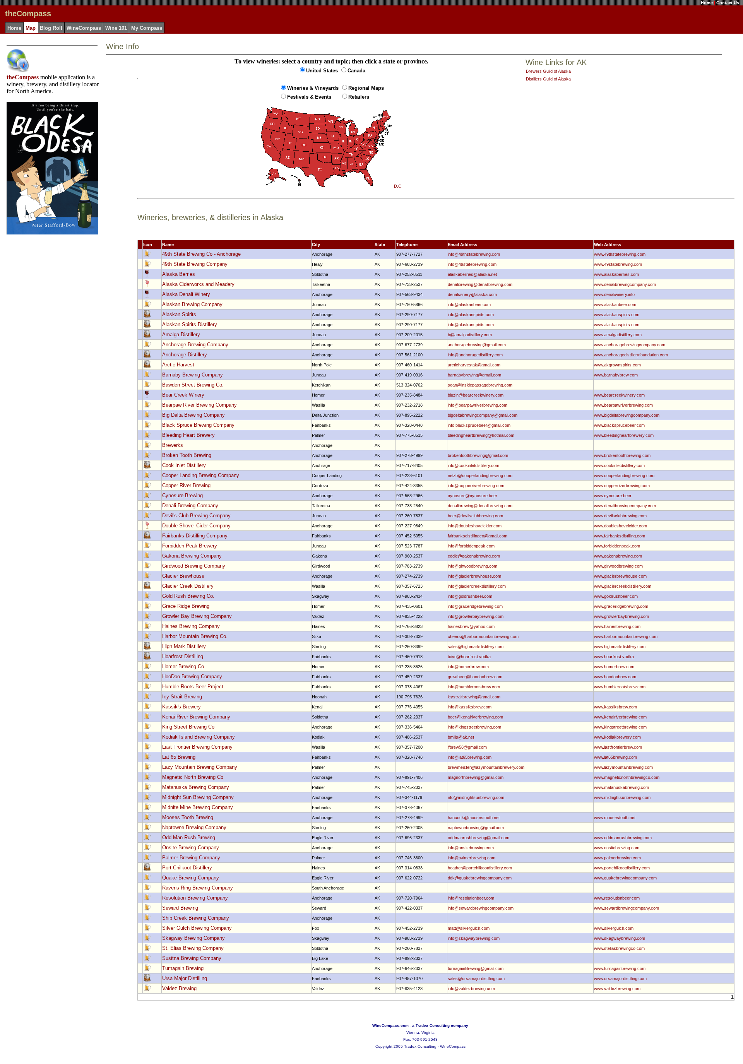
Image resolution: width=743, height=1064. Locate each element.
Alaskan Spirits (179, 314)
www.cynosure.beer (613, 495)
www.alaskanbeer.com (615, 304)
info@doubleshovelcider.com (475, 525)
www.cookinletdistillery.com (619, 465)
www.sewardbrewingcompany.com (626, 908)
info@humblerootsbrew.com (474, 686)
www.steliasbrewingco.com (619, 948)
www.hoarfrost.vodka (614, 656)
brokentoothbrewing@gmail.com (478, 455)
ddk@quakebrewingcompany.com (480, 878)
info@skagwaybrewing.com (474, 938)
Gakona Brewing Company (192, 556)
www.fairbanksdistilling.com (619, 536)
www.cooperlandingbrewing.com (624, 475)
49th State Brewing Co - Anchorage (201, 254)
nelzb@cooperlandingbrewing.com (480, 475)
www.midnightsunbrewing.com (622, 797)
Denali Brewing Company (190, 505)
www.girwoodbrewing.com (618, 566)
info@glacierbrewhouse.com (474, 576)
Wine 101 (116, 28)
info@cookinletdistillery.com (473, 465)
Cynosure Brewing (182, 495)
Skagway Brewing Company (193, 938)
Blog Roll (51, 28)
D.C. (398, 186)
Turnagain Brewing (183, 968)
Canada (356, 71)
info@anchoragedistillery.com (475, 354)
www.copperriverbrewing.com (622, 485)
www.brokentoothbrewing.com (622, 455)
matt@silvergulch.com (469, 928)
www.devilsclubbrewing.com (620, 515)
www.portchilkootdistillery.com (622, 868)
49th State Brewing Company (195, 264)
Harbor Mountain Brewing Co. (195, 636)
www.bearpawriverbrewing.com (623, 405)
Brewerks (172, 445)
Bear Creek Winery (183, 395)
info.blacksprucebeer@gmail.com (479, 425)
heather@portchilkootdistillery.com (480, 868)
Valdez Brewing (179, 988)
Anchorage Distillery (184, 355)
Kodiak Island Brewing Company (198, 737)
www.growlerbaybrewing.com (621, 616)
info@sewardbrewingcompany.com (481, 908)
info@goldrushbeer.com (470, 596)
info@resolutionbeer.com (471, 898)
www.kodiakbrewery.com (617, 737)
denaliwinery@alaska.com (472, 294)
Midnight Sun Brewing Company (198, 797)
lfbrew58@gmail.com (467, 747)
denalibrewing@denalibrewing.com (480, 284)
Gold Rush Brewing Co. (188, 596)
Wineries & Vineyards (313, 88)
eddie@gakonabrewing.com (474, 556)
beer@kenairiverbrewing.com (475, 717)
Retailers (358, 97)
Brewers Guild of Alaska (548, 71)
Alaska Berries (178, 274)
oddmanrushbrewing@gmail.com (478, 837)
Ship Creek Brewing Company (195, 918)
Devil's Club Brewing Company (196, 515)
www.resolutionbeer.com (617, 898)
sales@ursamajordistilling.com (476, 978)
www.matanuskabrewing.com (621, 787)
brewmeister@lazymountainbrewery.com (486, 767)
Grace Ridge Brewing (185, 606)
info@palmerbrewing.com (471, 857)
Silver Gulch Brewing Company (197, 928)
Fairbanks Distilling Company (195, 536)
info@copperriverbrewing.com (476, 485)
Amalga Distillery (181, 334)
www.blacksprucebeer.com (619, 425)
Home (707, 2)
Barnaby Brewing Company (192, 375)
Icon (147, 244)
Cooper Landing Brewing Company (200, 475)
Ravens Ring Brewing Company (197, 888)
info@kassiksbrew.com (469, 707)
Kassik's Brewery (181, 707)
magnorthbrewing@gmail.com (475, 777)
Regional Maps (366, 88)
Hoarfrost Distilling (182, 656)
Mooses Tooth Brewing (187, 817)
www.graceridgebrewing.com (621, 606)
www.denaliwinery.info (614, 294)
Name (168, 244)
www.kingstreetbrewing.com (620, 727)
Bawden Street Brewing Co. (193, 385)
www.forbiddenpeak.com (617, 546)
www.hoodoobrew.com (615, 676)
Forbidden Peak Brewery (189, 546)
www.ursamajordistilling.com (620, 978)
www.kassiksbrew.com (615, 707)
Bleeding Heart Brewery (188, 435)
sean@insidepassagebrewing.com (480, 385)
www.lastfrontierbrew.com (618, 747)
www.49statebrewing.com (618, 264)
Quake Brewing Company (190, 878)
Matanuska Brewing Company (195, 787)
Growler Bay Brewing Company (197, 616)
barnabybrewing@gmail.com (474, 375)
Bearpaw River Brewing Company (199, 405)
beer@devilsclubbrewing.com (475, 515)
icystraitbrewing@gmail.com (474, 697)
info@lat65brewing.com (469, 757)
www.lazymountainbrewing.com (623, 767)
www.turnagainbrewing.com (619, 968)
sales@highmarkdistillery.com (475, 646)
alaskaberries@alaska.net (472, 274)
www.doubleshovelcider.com (620, 525)
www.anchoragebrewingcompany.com (629, 344)
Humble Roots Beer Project (192, 686)
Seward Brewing (180, 908)
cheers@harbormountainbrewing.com (483, 636)
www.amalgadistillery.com (618, 334)
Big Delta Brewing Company (193, 415)
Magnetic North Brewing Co (192, 777)
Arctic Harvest (178, 365)
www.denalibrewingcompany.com (625, 284)
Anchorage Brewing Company (195, 344)
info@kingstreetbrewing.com (474, 727)
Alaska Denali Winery (186, 294)
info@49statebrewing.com (472, 264)
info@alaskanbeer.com (469, 304)
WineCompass (84, 28)
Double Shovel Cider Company (196, 526)
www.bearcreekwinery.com (619, 395)
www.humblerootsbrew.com (619, 686)
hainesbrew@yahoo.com (471, 626)
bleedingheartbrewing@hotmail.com (481, 435)
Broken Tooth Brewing (186, 455)
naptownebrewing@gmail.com (476, 827)
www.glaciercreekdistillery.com (622, 586)
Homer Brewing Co (183, 666)
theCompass (23, 77)
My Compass (146, 28)
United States (322, 71)
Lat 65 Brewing (178, 757)
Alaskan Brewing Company (192, 304)
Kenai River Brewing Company (196, 717)
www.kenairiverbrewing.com (620, 717)
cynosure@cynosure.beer (472, 495)
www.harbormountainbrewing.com (625, 636)
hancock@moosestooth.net (474, 817)
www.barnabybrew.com (616, 375)
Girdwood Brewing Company (193, 566)
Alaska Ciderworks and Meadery (198, 284)
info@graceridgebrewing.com (475, 606)
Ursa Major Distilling (184, 978)
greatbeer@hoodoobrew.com (475, 676)
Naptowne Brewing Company (194, 827)
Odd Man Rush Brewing (188, 837)
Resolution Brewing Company (195, 898)
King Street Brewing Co (188, 727)
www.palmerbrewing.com (617, 857)
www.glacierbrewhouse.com (620, 576)
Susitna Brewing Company (191, 958)
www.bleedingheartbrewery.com (624, 435)
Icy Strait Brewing (182, 697)
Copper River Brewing (186, 485)
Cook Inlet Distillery (184, 465)
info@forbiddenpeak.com (471, 546)
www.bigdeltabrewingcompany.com (626, 415)
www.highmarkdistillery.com (619, 646)
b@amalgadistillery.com (470, 334)
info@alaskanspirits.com (471, 314)
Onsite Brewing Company (190, 847)
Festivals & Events (309, 97)
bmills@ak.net (461, 737)
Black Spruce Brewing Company (198, 425)
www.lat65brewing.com (615, 757)
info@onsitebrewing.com (471, 847)
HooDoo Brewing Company (192, 676)
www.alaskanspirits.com (616, 314)
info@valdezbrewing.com (471, 988)
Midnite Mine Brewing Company (197, 807)
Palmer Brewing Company (191, 857)
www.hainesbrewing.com (617, 626)
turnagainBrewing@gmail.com (475, 968)
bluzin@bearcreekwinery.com (475, 395)
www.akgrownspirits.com (617, 365)
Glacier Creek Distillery (188, 586)
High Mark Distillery (184, 646)
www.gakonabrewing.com (618, 556)
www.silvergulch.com (613, 928)
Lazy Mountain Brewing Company (199, 767)
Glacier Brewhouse (183, 576)
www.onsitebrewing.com (616, 847)
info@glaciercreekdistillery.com (477, 586)
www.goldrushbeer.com (616, 596)
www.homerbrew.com (614, 666)
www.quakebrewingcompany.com (625, 878)
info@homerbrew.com (468, 666)
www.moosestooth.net (614, 817)
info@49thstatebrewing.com (474, 254)
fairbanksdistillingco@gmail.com (477, 536)
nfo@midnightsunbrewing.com (476, 797)
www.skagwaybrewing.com (619, 938)
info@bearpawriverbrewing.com (477, 405)
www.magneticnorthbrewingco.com (626, 777)
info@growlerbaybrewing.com (475, 616)
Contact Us (727, 2)
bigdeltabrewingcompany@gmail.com (482, 415)
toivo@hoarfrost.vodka (469, 656)
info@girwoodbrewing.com (472, 566)
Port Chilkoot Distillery (187, 868)
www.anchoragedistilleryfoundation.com (631, 354)
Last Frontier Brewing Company (197, 747)
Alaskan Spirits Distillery (189, 324)
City (316, 244)
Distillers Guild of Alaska (548, 79)
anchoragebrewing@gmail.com (477, 344)
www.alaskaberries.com (616, 274)
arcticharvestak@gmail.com (474, 365)
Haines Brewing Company (191, 626)
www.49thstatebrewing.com (619, 254)
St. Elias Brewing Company (193, 948)
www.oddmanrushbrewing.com (623, 837)
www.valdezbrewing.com (617, 988)
